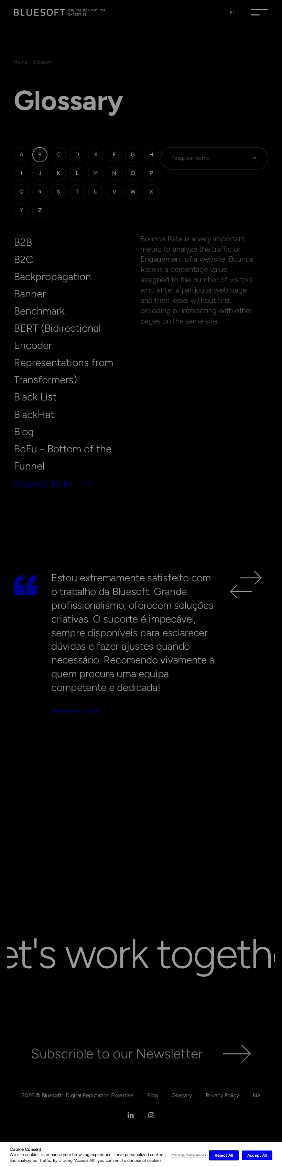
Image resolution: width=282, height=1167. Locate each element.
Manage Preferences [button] (188, 1155)
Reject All (224, 1155)
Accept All (257, 1155)
